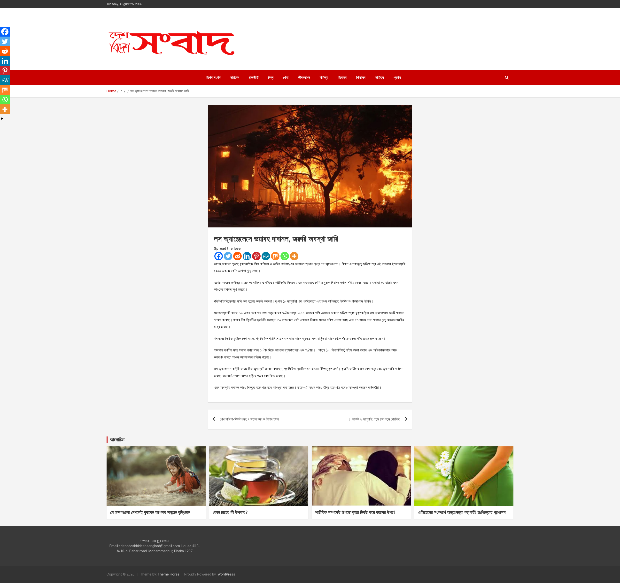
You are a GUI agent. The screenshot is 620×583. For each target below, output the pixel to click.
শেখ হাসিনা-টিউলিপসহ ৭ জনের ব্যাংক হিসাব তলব (249, 419)
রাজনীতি (253, 77)
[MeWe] (266, 256)
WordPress (226, 574)
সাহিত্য (379, 77)
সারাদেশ (234, 77)
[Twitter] (228, 256)
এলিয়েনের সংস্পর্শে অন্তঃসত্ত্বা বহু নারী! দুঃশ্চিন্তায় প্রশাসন (461, 512)
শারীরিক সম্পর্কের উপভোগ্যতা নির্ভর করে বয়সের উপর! (355, 512)
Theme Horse (168, 574)
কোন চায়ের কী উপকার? (230, 512)
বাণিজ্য (324, 77)
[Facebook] (218, 256)
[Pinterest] (256, 256)
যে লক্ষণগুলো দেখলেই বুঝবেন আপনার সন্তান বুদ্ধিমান (150, 512)
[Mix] (275, 256)
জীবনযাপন (304, 77)
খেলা (285, 77)
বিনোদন (342, 77)
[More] (294, 256)
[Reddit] (237, 256)
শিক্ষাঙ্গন (360, 77)
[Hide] (2, 119)
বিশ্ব (270, 77)
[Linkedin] (247, 256)
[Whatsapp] (284, 256)
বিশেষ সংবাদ (213, 77)
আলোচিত (117, 439)
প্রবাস (397, 77)
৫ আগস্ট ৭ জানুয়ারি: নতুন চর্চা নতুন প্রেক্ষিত (374, 419)
